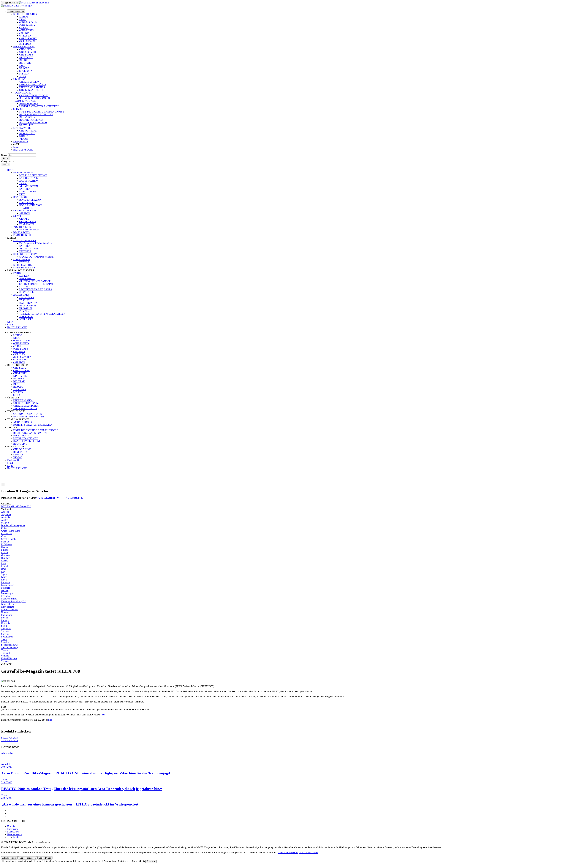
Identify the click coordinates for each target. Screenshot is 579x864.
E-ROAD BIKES (21, 259)
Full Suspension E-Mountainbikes (35, 243)
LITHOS (23, 16)
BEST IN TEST (27, 133)
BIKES (10, 170)
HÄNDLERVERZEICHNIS (33, 122)
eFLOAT (23, 27)
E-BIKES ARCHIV (23, 265)
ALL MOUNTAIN (28, 186)
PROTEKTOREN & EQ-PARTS (35, 289)
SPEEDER (24, 213)
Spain (4, 639)
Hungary (5, 558)
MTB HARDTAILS (29, 178)
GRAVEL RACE (27, 221)
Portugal (5, 620)
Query (4, 155)
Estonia (4, 547)
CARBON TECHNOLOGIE (33, 95)
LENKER (24, 275)
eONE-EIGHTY (27, 25)
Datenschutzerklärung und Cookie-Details (298, 852)
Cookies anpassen (27, 858)
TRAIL (23, 183)
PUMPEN (24, 311)
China (4, 528)
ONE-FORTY (26, 54)
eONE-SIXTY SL (28, 22)
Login (16, 147)
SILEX (22, 76)
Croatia (4, 536)
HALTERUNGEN (28, 303)
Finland (4, 550)
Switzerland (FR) (9, 647)
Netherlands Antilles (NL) (13, 601)
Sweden (5, 642)
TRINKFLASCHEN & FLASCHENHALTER (42, 313)
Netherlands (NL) (9, 598)
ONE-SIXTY (25, 49)
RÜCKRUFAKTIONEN (31, 120)
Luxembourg (7, 585)
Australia (5, 517)
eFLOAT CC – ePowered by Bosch (36, 256)
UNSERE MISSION (29, 82)
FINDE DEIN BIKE (23, 235)
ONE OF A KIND (28, 130)
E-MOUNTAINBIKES (24, 240)
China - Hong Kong (10, 530)
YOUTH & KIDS (22, 227)
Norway (5, 612)
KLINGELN (25, 308)
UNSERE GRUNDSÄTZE (32, 84)
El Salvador (6, 544)
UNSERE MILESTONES (32, 87)
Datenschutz (13, 831)
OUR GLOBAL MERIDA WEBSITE (59, 497)
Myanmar (5, 596)
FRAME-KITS (26, 224)
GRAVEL (18, 216)
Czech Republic (8, 539)
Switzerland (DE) (9, 645)
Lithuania (5, 582)
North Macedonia (9, 609)
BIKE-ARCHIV (27, 117)
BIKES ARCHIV (21, 232)
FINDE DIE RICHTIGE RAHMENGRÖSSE (41, 111)
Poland (4, 617)
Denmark (5, 541)
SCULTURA (25, 71)
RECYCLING (26, 125)
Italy (3, 571)
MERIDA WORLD (22, 128)
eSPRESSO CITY (28, 38)
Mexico (4, 590)
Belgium (5, 522)
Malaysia (5, 588)
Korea (4, 577)
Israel (3, 569)
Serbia (4, 626)
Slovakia (5, 631)
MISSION (24, 73)
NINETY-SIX (26, 57)
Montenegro (7, 593)
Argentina (6, 514)
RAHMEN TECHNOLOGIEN (34, 98)
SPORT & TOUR (28, 191)
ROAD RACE (26, 202)
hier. (103, 714)
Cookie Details (45, 858)
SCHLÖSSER (26, 319)
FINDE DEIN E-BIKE (24, 267)
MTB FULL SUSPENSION (33, 175)
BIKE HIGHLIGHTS (24, 46)
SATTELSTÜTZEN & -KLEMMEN (37, 284)
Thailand (5, 653)
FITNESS (24, 262)
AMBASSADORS (28, 103)
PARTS (17, 273)
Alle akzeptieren (9, 858)
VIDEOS (23, 139)
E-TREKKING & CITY (25, 254)
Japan (4, 574)
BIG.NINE (24, 60)
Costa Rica (6, 533)
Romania (5, 623)
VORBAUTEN (27, 278)
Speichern (151, 861)
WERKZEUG (26, 316)
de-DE (10, 462)
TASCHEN (25, 300)
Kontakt (11, 826)
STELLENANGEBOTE (31, 90)
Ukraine (5, 655)
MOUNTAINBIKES (23, 172)
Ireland (4, 566)
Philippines (6, 615)
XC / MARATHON (29, 180)
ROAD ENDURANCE (30, 205)
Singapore (6, 628)
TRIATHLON (26, 208)
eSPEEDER (25, 44)
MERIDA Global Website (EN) (16, 506)
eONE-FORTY (26, 30)
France (4, 552)
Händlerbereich (14, 834)
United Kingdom (9, 658)
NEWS (10, 322)
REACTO (24, 68)
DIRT (22, 65)
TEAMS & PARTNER (24, 101)
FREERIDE (25, 251)
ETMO (22, 19)
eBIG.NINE (25, 33)
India (3, 563)
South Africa (7, 636)
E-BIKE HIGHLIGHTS (25, 14)
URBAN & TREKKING (25, 210)
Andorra (5, 511)
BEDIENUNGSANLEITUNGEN (36, 114)
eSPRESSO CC (27, 41)
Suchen (5, 158)
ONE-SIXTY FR (27, 52)
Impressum (12, 829)
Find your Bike (20, 141)
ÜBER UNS (19, 79)
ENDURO (24, 189)
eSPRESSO (25, 35)
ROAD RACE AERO (30, 199)
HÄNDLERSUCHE (23, 149)
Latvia (4, 579)
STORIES (24, 136)
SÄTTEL (23, 286)
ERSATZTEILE (27, 292)
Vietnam (5, 661)
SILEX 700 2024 (9, 740)
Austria (4, 520)
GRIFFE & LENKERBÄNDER (35, 281)
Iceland (4, 560)
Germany (5, 555)
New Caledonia (8, 604)
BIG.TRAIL (25, 63)
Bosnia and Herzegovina (13, 525)
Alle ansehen (7, 753)
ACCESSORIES (21, 294)
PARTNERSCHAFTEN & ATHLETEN (39, 106)
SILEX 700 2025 (9, 737)
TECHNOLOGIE (22, 92)
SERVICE (18, 109)
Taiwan (4, 650)
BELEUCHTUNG (28, 305)
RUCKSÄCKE (26, 297)
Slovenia (5, 634)
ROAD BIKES (20, 197)
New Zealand (7, 607)
